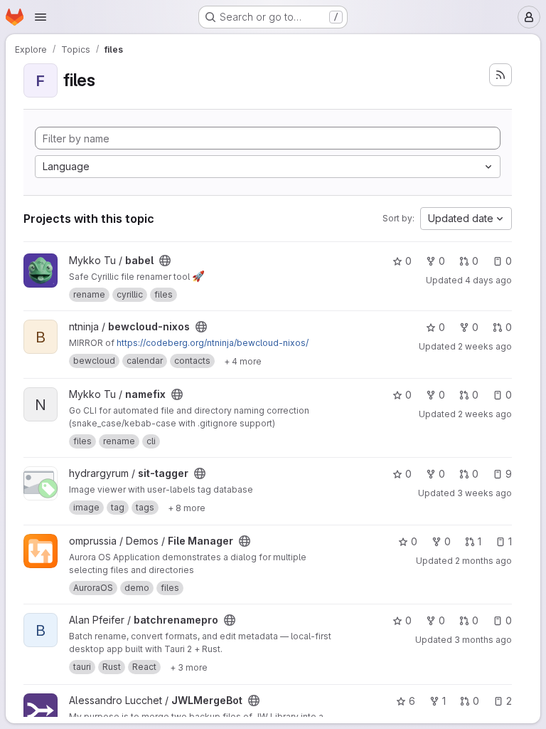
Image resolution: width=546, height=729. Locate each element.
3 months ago (483, 639)
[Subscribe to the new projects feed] (500, 74)
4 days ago (488, 280)
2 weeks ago (485, 346)
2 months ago (483, 560)
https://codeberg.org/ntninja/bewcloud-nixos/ (213, 342)
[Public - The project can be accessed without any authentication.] (165, 260)
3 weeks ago (484, 493)
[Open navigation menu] (40, 17)
